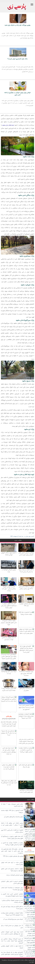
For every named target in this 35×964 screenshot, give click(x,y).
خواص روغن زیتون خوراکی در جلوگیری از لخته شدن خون (17, 93)
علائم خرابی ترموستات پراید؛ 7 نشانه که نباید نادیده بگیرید (8, 689)
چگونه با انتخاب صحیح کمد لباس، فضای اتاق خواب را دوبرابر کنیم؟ (9, 623)
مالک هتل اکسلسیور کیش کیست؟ (17, 59)
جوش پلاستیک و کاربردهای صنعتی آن (26, 689)
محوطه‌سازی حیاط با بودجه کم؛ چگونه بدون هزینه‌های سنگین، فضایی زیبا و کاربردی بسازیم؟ (8, 656)
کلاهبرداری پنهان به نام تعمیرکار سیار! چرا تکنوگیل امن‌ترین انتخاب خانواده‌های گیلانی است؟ (12, 954)
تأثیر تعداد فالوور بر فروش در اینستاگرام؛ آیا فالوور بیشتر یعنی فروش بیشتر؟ (8, 606)
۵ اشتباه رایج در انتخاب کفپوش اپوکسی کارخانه (8, 554)
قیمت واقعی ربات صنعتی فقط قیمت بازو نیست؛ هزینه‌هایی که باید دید (9, 783)
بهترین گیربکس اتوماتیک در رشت (9, 571)
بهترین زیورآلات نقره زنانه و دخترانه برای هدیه (17, 25)
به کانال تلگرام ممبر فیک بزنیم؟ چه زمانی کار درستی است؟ (26, 571)
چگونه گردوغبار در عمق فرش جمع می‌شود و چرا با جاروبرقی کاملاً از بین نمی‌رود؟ (12, 914)
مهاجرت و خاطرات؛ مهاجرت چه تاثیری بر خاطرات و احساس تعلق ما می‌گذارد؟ (12, 844)
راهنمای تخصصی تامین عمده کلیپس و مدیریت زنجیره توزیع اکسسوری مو (26, 707)
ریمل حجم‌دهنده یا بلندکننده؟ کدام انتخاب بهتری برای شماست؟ (26, 673)
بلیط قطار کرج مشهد (8, 125)
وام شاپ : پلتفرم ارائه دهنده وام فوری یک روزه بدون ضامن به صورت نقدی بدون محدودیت (9, 724)
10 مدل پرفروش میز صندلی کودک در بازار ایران (9, 639)
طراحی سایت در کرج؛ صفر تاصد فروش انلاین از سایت (26, 791)
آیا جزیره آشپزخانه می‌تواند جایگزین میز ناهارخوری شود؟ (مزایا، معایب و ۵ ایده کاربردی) (12, 941)
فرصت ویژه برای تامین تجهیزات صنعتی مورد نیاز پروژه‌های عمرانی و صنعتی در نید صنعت (12, 934)
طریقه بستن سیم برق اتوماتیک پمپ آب (8, 672)
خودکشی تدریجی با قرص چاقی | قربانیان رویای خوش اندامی (26, 554)
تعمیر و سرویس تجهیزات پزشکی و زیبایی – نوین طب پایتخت (9, 589)
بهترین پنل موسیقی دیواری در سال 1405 (26, 605)
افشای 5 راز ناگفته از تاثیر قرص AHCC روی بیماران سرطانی (26, 588)
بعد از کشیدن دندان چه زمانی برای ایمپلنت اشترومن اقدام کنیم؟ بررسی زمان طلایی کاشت (26, 741)
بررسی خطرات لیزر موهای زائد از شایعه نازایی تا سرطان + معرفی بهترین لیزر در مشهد (12, 825)
